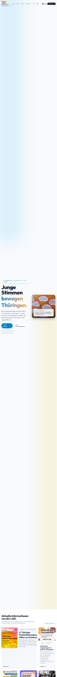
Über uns (37, 4)
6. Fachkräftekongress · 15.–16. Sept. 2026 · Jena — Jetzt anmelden (15, 281)
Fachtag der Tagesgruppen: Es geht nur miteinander (46, 647)
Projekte (22, 3)
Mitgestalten (50, 3)
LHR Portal (45, 4)
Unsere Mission (5, 325)
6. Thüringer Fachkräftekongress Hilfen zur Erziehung (28, 635)
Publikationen (28, 3)
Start (14, 3)
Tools (34, 3)
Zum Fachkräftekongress (20, 325)
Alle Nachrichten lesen (49, 623)
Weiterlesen (5, 666)
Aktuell (18, 3)
